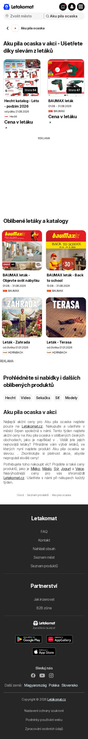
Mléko (35, 468)
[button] (72, 7)
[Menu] (81, 7)
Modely (71, 397)
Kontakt (44, 540)
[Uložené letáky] (63, 7)
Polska (54, 685)
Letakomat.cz (32, 426)
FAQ (44, 531)
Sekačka (43, 397)
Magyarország (35, 685)
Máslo (46, 468)
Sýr (56, 468)
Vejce (79, 468)
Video (25, 397)
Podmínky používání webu (44, 720)
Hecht (10, 397)
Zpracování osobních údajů (44, 729)
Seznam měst (43, 557)
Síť (57, 397)
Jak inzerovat (44, 599)
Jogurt (66, 468)
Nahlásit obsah (44, 548)
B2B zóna (44, 608)
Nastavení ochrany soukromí (44, 711)
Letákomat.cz (56, 699)
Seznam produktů (44, 566)
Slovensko (69, 685)
